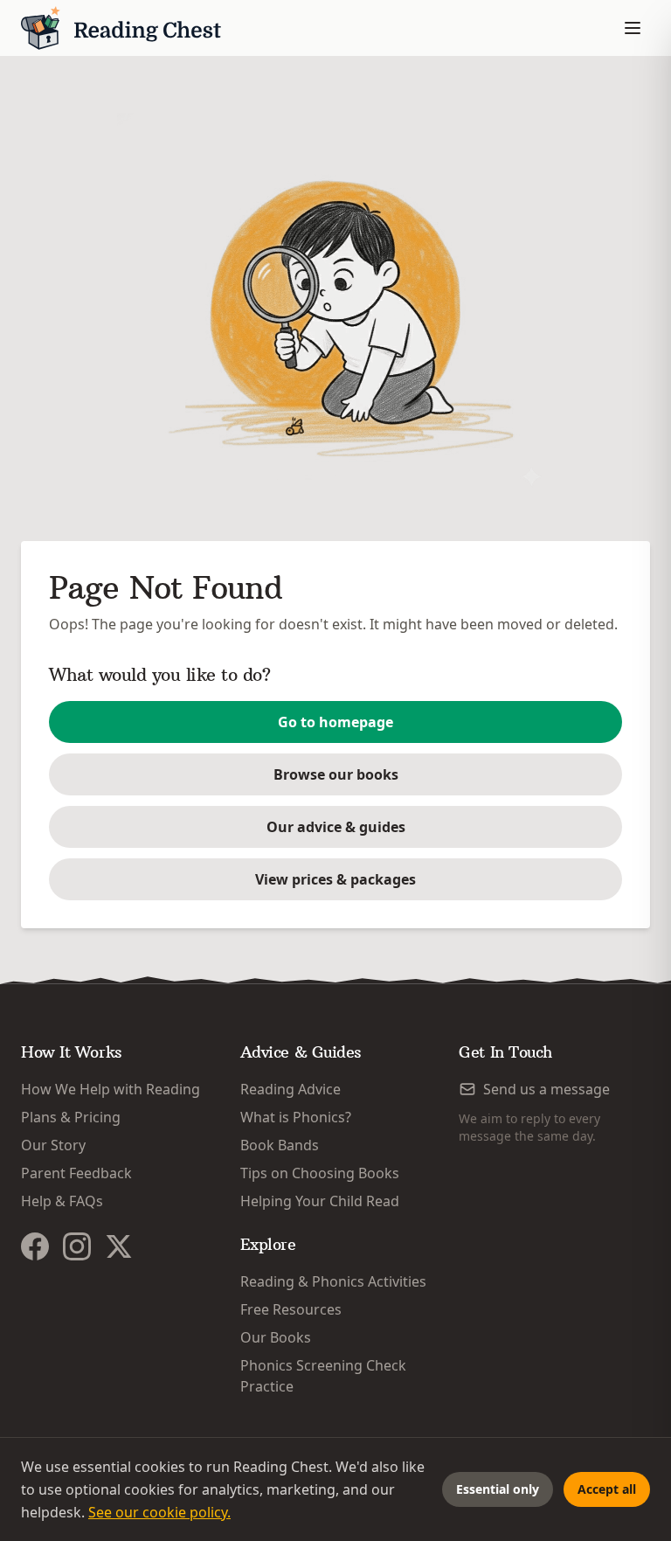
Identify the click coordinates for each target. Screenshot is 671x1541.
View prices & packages (335, 879)
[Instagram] (77, 1246)
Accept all (607, 1489)
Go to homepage (335, 722)
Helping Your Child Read (319, 1201)
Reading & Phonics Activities (333, 1281)
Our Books (275, 1337)
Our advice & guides (335, 826)
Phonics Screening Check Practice (323, 1376)
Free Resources (291, 1309)
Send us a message (546, 1089)
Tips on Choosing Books (319, 1173)
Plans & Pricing (71, 1117)
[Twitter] (119, 1246)
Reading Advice (290, 1089)
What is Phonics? (295, 1117)
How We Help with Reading (110, 1089)
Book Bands (279, 1145)
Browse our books (335, 774)
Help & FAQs (62, 1201)
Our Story (53, 1145)
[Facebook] (35, 1246)
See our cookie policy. (159, 1512)
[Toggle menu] (632, 27)
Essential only (497, 1489)
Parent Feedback (76, 1173)
